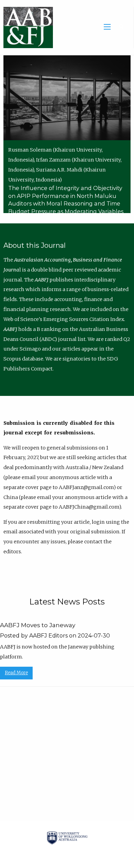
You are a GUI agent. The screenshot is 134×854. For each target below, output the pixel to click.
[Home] (26, 27)
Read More (16, 673)
